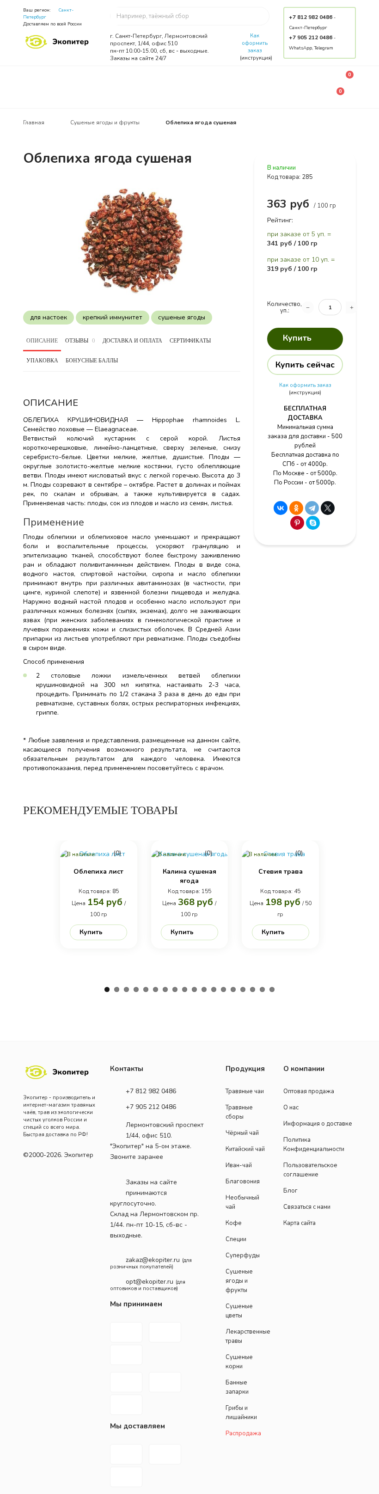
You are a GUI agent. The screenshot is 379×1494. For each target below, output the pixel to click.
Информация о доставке (317, 1124)
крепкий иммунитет (112, 317)
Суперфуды (243, 1255)
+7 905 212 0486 (310, 37)
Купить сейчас (305, 364)
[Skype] (313, 523)
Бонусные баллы (92, 360)
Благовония (243, 1181)
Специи (236, 1239)
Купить (297, 337)
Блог (290, 1191)
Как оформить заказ (255, 43)
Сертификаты (190, 340)
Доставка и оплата (132, 340)
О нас (291, 1107)
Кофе (234, 1223)
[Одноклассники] (296, 508)
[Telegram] (312, 508)
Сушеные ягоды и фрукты (239, 1280)
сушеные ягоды (181, 317)
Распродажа (243, 1433)
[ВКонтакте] (280, 508)
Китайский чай (245, 1149)
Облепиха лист (98, 871)
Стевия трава (280, 871)
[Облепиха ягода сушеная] (131, 241)
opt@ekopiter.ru (149, 1281)
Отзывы (80, 340)
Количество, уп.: (284, 307)
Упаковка (42, 360)
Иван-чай (239, 1165)
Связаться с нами (306, 1207)
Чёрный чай (242, 1133)
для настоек (48, 317)
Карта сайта (299, 1223)
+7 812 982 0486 (310, 17)
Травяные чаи (245, 1091)
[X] (328, 508)
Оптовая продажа (308, 1091)
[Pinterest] (297, 523)
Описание (42, 340)
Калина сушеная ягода (189, 876)
